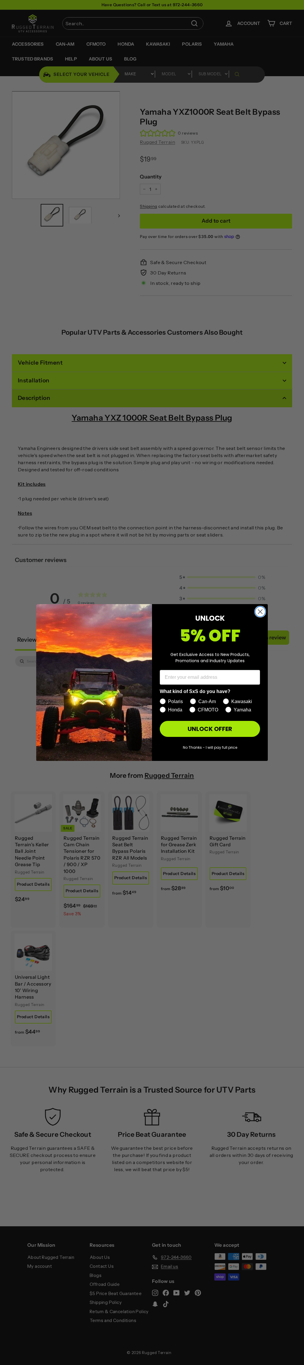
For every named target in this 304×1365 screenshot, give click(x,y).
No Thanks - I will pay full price (210, 747)
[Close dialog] (260, 611)
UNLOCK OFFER (210, 729)
